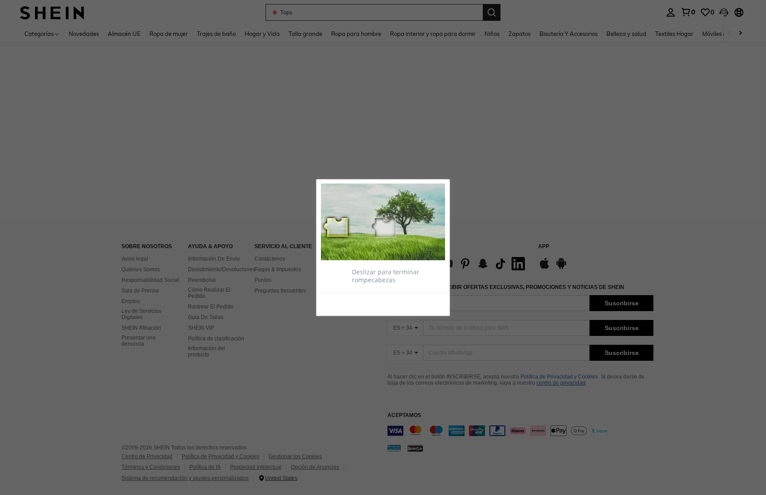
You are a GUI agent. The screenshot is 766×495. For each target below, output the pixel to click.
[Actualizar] (343, 304)
